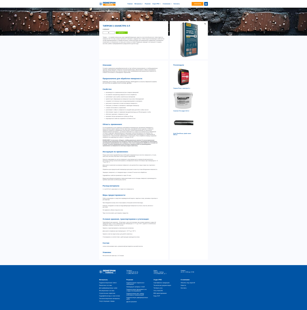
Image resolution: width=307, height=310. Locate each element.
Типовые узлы (158, 288)
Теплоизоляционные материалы (109, 298)
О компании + (167, 3)
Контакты (177, 3)
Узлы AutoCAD (158, 290)
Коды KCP (157, 296)
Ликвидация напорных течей (135, 287)
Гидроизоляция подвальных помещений (135, 283)
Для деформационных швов (108, 288)
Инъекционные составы (106, 290)
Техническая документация (162, 285)
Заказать (197, 4)
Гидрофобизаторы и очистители (116, 10)
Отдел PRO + (156, 3)
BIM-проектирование (160, 293)
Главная (130, 3)
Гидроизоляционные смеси (108, 282)
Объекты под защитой (188, 282)
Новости (183, 285)
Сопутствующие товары (107, 301)
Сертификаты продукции (161, 282)
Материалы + (138, 3)
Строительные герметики (107, 293)
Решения (147, 3)
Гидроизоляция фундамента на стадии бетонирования (136, 290)
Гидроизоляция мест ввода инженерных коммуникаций (135, 294)
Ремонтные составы (105, 285)
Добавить (122, 32)
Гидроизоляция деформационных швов (137, 298)
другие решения (131, 301)
